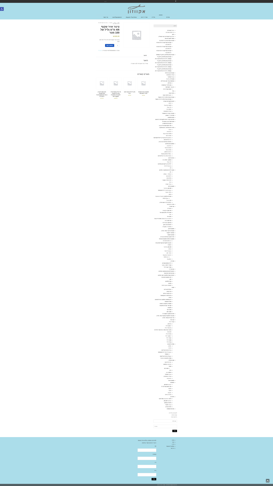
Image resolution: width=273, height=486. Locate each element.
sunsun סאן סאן (167, 384)
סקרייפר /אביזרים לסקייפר (165, 305)
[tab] (145, 55)
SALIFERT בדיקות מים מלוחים (164, 164)
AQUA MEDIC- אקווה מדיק (165, 202)
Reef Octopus (168, 251)
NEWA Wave (165, 198)
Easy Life (169, 107)
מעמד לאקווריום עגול (169, 38)
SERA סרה (169, 178)
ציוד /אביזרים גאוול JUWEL (168, 317)
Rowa (170, 129)
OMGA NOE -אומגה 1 (166, 180)
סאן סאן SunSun (167, 188)
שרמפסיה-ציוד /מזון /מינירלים (167, 81)
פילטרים (172, 396)
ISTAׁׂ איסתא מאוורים (166, 263)
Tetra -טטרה (168, 184)
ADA (170, 370)
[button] (2, 9)
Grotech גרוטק (168, 151)
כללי (173, 91)
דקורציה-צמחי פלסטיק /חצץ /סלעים (166, 275)
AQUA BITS (168, 176)
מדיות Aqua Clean (167, 133)
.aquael (169, 392)
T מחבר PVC (168, 336)
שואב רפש (169, 311)
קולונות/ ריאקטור (170, 232)
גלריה (173, 444)
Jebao (169, 249)
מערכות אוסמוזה (170, 408)
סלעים (169, 283)
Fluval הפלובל (171, 77)
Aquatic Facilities (170, 446)
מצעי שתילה (171, 360)
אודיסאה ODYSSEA (167, 222)
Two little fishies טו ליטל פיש (164, 155)
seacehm (169, 378)
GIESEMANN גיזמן (167, 224)
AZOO (170, 103)
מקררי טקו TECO (167, 267)
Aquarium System (167, 255)
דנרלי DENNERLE (170, 75)
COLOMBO (168, 109)
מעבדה (110, 22)
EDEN (170, 390)
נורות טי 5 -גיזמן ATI (167, 226)
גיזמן (173, 34)
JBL (170, 172)
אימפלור (166, 354)
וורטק (170, 194)
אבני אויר (172, 319)
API (170, 168)
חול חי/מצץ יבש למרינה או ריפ (167, 236)
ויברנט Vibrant (168, 147)
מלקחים (169, 307)
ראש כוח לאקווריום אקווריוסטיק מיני (163, 243)
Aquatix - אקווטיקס (170, 87)
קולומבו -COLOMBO (166, 160)
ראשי (118, 22)
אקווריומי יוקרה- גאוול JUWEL (167, 230)
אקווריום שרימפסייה (166, 123)
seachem (169, 131)
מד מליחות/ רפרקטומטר (165, 295)
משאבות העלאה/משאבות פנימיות (166, 238)
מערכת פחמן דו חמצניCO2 (168, 313)
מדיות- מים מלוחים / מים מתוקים (166, 127)
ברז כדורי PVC (168, 328)
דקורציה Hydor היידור (166, 285)
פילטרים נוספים (167, 402)
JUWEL (169, 346)
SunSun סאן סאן (167, 400)
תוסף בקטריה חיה (167, 89)
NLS (170, 182)
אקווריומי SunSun (170, 79)
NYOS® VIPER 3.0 (170, 32)
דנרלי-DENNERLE (167, 111)
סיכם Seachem (167, 105)
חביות (170, 297)
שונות (173, 287)
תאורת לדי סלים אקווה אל (165, 212)
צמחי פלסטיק (168, 281)
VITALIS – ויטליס (167, 174)
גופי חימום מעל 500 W (166, 386)
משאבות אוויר (171, 380)
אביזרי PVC (171, 321)
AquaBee (169, 259)
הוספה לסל (109, 45)
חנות (115, 22)
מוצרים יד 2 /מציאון (170, 115)
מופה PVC (169, 340)
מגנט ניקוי (169, 309)
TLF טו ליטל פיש (167, 139)
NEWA (169, 388)
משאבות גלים (171, 186)
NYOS (170, 348)
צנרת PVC (169, 342)
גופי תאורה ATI (168, 220)
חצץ (170, 279)
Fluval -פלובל (168, 404)
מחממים (172, 382)
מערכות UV (171, 269)
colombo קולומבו (167, 364)
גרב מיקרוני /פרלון (167, 293)
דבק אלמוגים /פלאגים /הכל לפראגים (163, 299)
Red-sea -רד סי (167, 166)
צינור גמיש (169, 291)
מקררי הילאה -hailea (166, 265)
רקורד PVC (168, 338)
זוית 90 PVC (168, 334)
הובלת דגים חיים (167, 289)
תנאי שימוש (159, 484)
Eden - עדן (169, 253)
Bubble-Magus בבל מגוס (165, 356)
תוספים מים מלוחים (169, 143)
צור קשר (172, 448)
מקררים (172, 261)
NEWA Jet (166, 257)
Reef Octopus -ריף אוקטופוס (164, 352)
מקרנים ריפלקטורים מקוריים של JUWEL (165, 315)
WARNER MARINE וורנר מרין (165, 141)
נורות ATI (169, 208)
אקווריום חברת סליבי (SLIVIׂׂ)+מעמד (166, 97)
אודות (173, 440)
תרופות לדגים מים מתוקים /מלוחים (166, 271)
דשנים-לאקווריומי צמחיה (168, 101)
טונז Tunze (168, 200)
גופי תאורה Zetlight (167, 210)
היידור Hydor (168, 192)
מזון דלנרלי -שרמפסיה (166, 85)
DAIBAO (169, 245)
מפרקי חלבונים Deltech (166, 358)
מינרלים (169, 83)
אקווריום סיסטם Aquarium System (163, 196)
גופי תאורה (171, 206)
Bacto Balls (168, 135)
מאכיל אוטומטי (168, 301)
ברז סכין (169, 323)
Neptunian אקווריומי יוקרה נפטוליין (166, 36)
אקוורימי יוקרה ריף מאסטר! (168, 113)
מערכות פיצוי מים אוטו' (169, 273)
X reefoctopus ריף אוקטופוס (164, 190)
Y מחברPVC (168, 325)
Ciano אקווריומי (170, 30)
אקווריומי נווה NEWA (169, 73)
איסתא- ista (168, 372)
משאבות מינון (171, 228)
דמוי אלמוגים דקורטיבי (166, 277)
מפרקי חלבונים (170, 344)
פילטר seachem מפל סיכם (165, 398)
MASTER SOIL (168, 362)
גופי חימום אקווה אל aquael (165, 125)
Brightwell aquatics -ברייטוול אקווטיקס (162, 137)
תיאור (145, 55)
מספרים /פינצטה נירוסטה (165, 303)
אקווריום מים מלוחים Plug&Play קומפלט (165, 54)
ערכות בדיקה (171, 158)
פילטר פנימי (171, 93)
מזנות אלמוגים (171, 117)
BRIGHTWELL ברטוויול (166, 153)
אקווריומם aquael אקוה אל (168, 121)
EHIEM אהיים (168, 406)
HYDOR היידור (168, 394)
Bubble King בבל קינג (166, 350)
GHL (170, 214)
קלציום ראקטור (170, 234)
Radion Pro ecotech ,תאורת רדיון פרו (162, 218)
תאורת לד (169, 216)
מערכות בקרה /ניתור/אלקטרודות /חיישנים (164, 119)
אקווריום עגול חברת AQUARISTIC (166, 40)
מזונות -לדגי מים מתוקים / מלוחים (166, 170)
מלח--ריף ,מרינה (170, 204)
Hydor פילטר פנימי (167, 95)
